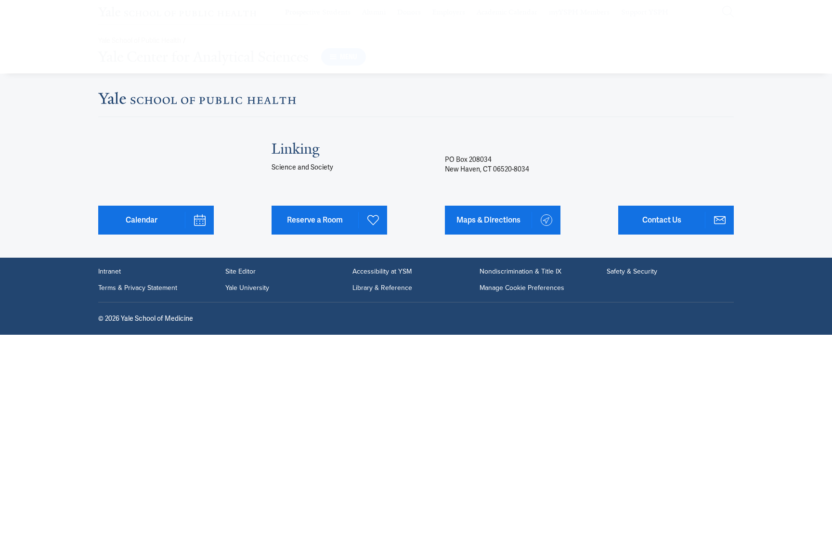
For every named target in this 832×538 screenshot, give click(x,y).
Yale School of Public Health (139, 41)
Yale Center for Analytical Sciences (203, 57)
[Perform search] (728, 12)
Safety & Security (632, 271)
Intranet (109, 271)
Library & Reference (382, 288)
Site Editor (240, 271)
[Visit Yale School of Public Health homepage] (197, 100)
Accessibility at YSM (382, 271)
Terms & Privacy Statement (137, 288)
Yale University (247, 288)
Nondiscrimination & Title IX (520, 271)
